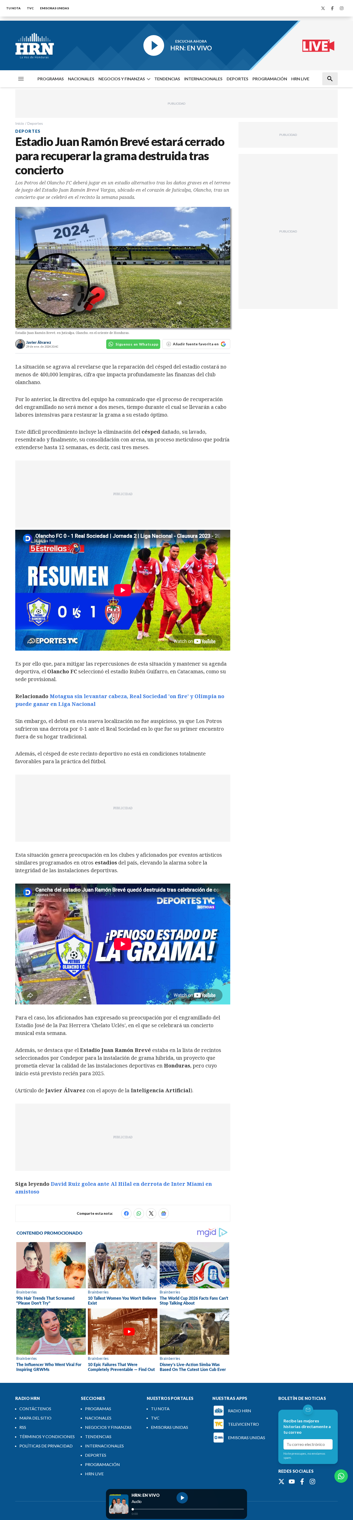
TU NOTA (13, 8)
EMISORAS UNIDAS (54, 8)
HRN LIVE (300, 78)
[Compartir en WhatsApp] (139, 1213)
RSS (22, 1427)
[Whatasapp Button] (341, 1476)
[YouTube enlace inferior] (292, 1481)
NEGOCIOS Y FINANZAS (121, 78)
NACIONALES (81, 78)
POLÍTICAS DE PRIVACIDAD (46, 1445)
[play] (182, 1497)
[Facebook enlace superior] (332, 8)
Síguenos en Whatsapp (137, 344)
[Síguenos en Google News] (163, 1213)
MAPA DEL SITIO (35, 1417)
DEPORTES (237, 78)
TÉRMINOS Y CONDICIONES (47, 1436)
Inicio (19, 123)
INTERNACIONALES (203, 78)
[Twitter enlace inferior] (281, 1481)
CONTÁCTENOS (35, 1408)
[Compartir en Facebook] (126, 1213)
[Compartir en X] (151, 1213)
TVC (30, 8)
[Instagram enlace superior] (342, 8)
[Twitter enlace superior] (323, 8)
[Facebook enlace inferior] (302, 1481)
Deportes (35, 123)
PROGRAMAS (50, 78)
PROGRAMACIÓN (269, 78)
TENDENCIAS (167, 78)
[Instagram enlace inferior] (312, 1481)
